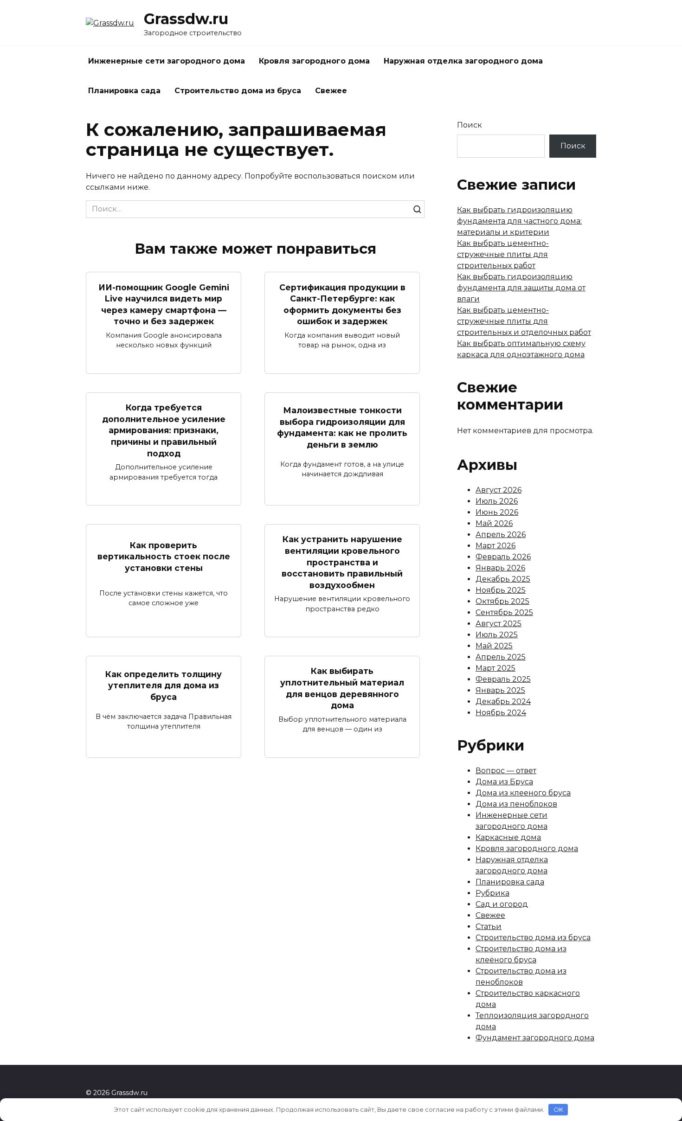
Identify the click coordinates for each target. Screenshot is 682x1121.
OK (558, 1109)
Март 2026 (495, 545)
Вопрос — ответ (506, 770)
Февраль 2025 (503, 679)
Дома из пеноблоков (516, 804)
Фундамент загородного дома (535, 1037)
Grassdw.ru (186, 19)
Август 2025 (498, 623)
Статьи (489, 926)
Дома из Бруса (504, 781)
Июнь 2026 (497, 512)
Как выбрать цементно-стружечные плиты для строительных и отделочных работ (524, 321)
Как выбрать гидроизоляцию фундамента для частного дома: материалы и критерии (519, 221)
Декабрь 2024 (503, 701)
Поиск (469, 125)
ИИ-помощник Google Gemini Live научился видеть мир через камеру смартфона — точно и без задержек (163, 304)
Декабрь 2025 (503, 579)
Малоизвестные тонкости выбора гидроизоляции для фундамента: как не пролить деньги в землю (342, 427)
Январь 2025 (500, 690)
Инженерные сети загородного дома (166, 61)
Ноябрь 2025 (501, 590)
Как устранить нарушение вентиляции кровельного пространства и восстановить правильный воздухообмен (342, 562)
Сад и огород (502, 904)
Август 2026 (498, 490)
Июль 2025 (497, 634)
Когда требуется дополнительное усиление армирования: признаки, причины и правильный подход (163, 430)
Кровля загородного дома (314, 61)
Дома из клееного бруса (523, 792)
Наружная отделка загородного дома (463, 61)
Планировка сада (124, 90)
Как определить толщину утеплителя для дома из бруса (163, 685)
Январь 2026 (500, 568)
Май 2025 (494, 645)
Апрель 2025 (501, 657)
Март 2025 (495, 668)
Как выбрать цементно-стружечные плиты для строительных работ (503, 254)
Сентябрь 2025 (504, 612)
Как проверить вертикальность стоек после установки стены (163, 556)
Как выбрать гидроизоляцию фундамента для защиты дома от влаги (521, 287)
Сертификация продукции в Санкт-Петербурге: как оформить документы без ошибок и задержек (342, 304)
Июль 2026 (497, 501)
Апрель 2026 (501, 534)
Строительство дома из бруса (237, 90)
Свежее (331, 90)
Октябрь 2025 (502, 601)
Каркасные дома (508, 837)
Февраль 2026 (503, 556)
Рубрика (492, 893)
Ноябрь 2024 (501, 712)
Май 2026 (494, 523)
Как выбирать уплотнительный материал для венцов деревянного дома (342, 688)
